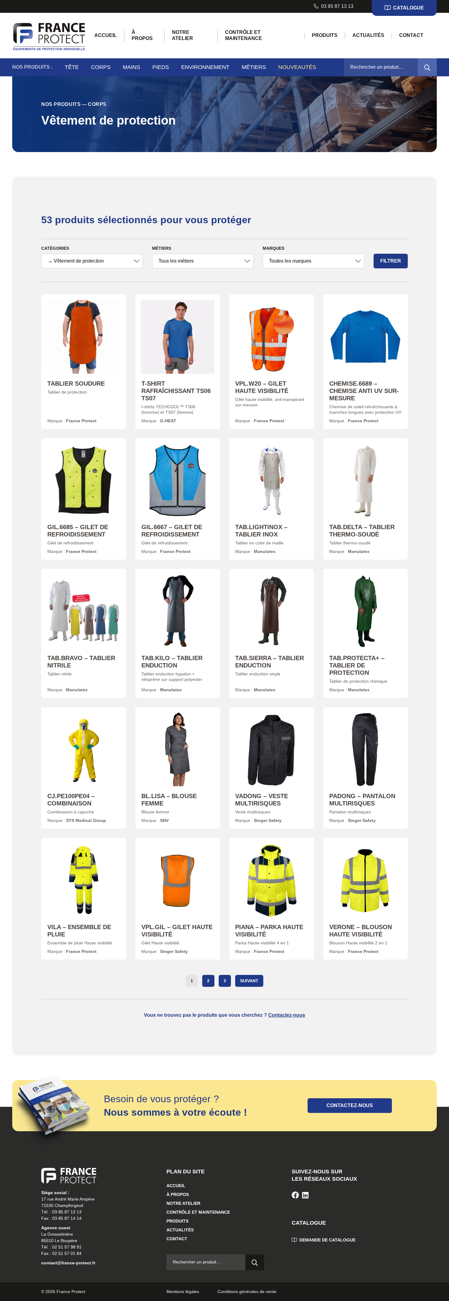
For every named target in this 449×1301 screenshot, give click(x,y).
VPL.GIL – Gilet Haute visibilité (177, 931)
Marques (273, 248)
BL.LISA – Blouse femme (169, 800)
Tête (72, 67)
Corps (101, 67)
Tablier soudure (76, 383)
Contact (411, 35)
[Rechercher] (427, 67)
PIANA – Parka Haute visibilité (269, 931)
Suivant (249, 980)
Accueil (105, 35)
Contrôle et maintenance (243, 35)
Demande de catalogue (327, 1239)
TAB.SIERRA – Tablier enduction (269, 662)
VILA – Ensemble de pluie (79, 931)
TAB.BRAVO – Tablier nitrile (81, 662)
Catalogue (408, 7)
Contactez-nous (286, 1015)
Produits (325, 35)
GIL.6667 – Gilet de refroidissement (171, 531)
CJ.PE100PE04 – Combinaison (71, 800)
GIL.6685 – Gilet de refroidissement (77, 531)
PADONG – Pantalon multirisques (362, 800)
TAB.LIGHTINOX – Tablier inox (261, 531)
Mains (131, 67)
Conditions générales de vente (246, 1291)
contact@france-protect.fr (68, 1262)
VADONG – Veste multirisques (261, 800)
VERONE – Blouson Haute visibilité (360, 931)
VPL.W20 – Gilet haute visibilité (261, 387)
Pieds (160, 67)
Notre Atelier (182, 35)
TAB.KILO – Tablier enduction (172, 662)
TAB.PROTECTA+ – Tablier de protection (357, 665)
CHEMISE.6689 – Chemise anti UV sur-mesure (364, 391)
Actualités (368, 35)
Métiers (254, 67)
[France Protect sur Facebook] (295, 1195)
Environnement (205, 67)
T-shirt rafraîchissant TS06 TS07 (176, 391)
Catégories (55, 248)
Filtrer (390, 260)
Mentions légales (182, 1291)
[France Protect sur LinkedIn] (305, 1195)
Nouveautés (297, 67)
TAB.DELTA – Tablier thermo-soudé (362, 531)
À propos (142, 35)
